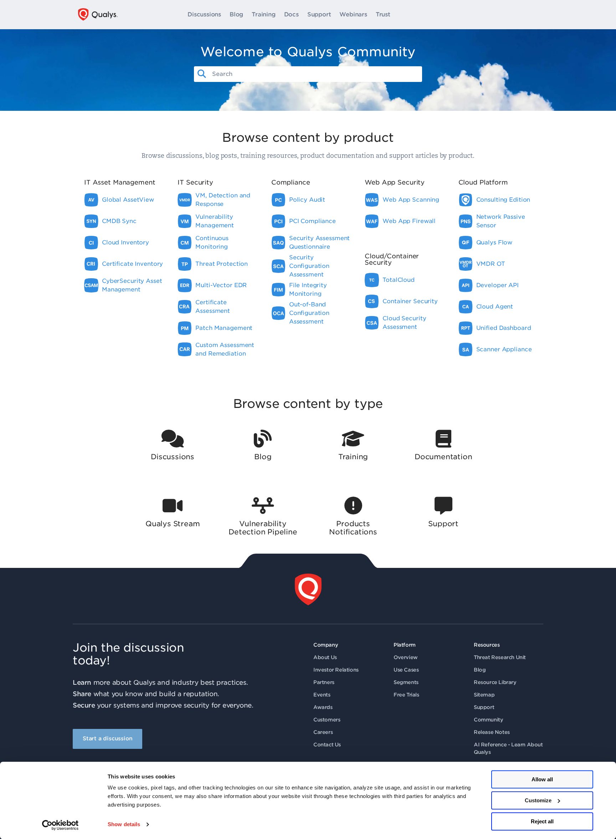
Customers (326, 720)
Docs (291, 14)
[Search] (201, 74)
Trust (383, 14)
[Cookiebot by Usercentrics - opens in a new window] (60, 825)
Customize (538, 800)
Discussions (204, 14)
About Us (325, 657)
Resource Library (495, 682)
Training (263, 14)
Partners (323, 682)
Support (319, 14)
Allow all (542, 779)
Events (321, 695)
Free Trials (406, 695)
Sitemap (484, 695)
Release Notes (492, 732)
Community (488, 720)
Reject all (542, 821)
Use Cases (406, 670)
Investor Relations (336, 670)
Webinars (353, 14)
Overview (406, 657)
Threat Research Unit (500, 657)
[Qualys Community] (98, 14)
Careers (323, 732)
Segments (406, 682)
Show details (124, 825)
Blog (236, 14)
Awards (323, 707)
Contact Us (327, 744)
